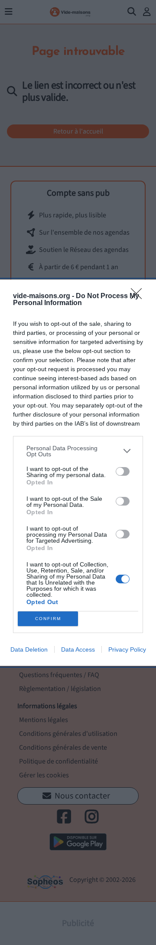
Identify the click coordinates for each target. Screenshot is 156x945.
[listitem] (78, 451)
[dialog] (78, 473)
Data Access (78, 649)
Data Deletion (29, 649)
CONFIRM (48, 618)
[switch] (123, 471)
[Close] (139, 296)
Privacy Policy (127, 649)
